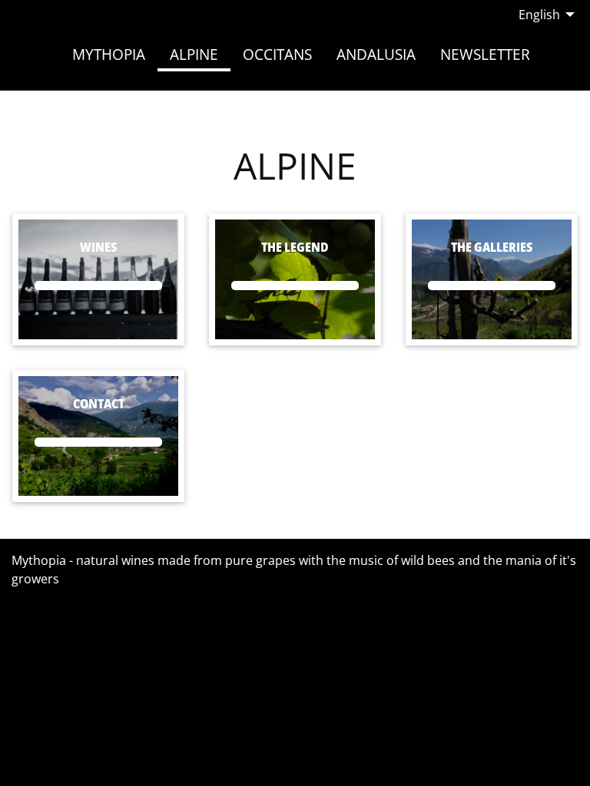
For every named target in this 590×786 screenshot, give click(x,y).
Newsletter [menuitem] (485, 54)
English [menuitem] (539, 14)
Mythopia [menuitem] (108, 54)
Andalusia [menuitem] (376, 54)
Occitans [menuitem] (277, 54)
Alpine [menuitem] (194, 54)
